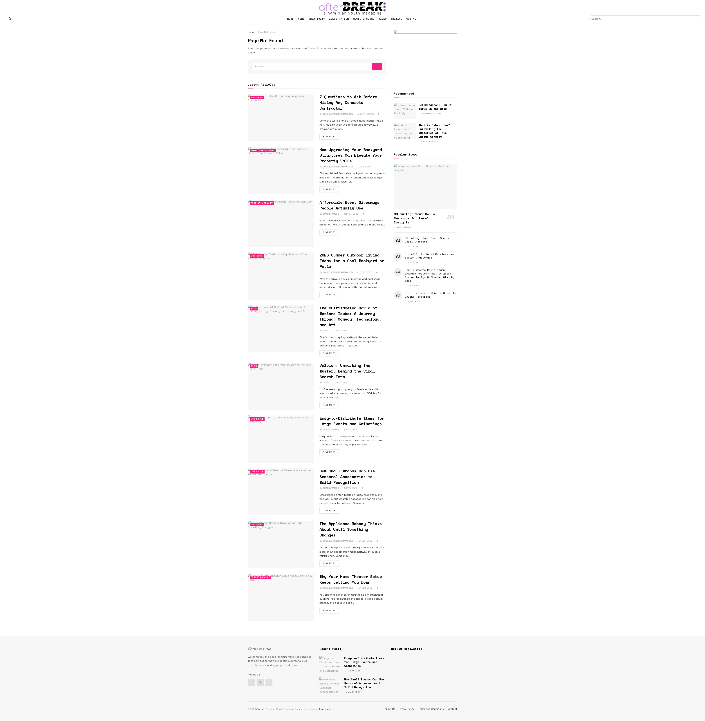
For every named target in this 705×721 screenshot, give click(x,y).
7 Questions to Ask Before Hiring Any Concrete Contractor (348, 102)
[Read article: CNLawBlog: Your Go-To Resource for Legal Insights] (425, 186)
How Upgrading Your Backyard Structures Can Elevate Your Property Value (350, 155)
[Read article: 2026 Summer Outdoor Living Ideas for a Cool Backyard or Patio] (281, 275)
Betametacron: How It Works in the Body (435, 107)
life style (257, 419)
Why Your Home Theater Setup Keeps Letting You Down (350, 579)
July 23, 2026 (350, 214)
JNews (260, 709)
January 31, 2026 (429, 141)
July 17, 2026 (350, 429)
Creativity (316, 19)
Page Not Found (266, 31)
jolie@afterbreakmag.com (338, 114)
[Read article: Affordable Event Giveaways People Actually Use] (281, 223)
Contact (412, 19)
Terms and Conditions (431, 709)
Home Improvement (263, 150)
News (301, 19)
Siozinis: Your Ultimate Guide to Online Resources (430, 295)
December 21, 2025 (430, 113)
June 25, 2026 (340, 330)
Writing (396, 19)
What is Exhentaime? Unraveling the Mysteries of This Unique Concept (434, 131)
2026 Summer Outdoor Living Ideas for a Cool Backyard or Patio (351, 260)
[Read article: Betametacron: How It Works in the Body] (405, 111)
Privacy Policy (407, 709)
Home (290, 19)
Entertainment (260, 577)
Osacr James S (331, 214)
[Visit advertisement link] (425, 56)
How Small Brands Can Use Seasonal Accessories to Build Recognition (347, 476)
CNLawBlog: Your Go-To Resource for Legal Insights (414, 218)
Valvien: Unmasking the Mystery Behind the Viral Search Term (347, 371)
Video (382, 19)
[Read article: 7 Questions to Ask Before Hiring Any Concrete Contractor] (281, 117)
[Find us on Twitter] (10, 18)
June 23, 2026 (364, 541)
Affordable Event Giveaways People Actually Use (349, 205)
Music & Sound (363, 19)
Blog (254, 308)
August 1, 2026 (365, 114)
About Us (390, 709)
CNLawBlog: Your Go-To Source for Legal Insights (430, 240)
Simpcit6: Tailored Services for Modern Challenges (429, 256)
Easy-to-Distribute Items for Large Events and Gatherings (351, 421)
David (326, 330)
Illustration (339, 19)
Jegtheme (324, 709)
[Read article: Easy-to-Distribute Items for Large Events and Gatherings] (281, 439)
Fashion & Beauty (262, 203)
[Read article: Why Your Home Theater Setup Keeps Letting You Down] (281, 597)
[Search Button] (699, 18)
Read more (331, 136)
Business (257, 97)
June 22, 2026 (364, 588)
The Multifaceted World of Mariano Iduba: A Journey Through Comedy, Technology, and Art (350, 316)
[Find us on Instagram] (16, 18)
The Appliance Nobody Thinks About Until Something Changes (350, 529)
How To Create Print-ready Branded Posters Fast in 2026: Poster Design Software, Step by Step (429, 275)
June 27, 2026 (364, 272)
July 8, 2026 (364, 166)
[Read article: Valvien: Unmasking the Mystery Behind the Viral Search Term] (281, 386)
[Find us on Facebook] (4, 18)
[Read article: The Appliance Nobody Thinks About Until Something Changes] (281, 544)
